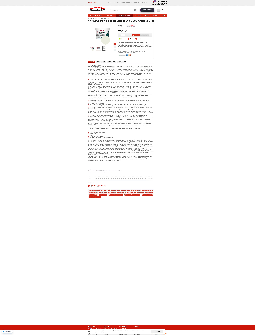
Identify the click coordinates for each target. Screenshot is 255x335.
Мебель (147, 15)
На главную (91, 326)
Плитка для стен (115, 190)
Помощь (136, 326)
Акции (109, 2)
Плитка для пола (105, 190)
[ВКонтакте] (126, 55)
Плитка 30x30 (140, 192)
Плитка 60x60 (149, 192)
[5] (124, 27)
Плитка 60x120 (93, 194)
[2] (120, 27)
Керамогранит (110, 15)
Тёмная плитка (131, 192)
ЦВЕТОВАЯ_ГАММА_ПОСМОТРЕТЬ (98, 185)
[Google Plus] (130, 55)
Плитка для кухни (125, 190)
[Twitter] (127, 55)
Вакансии (105, 334)
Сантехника (138, 15)
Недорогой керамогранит (94, 196)
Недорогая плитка (93, 192)
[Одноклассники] (129, 55)
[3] (121, 27)
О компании (136, 2)
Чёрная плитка (112, 192)
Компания (106, 326)
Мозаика (155, 15)
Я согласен (157, 331)
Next (115, 50)
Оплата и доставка (125, 2)
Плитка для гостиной (148, 190)
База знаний (137, 334)
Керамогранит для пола (115, 194)
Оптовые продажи (123, 334)
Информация (123, 326)
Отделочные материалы (124, 15)
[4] (123, 27)
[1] (119, 27)
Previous (115, 47)
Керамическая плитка (96, 15)
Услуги (116, 2)
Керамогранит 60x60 (147, 194)
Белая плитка (103, 192)
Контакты (144, 2)
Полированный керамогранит (132, 194)
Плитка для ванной (136, 190)
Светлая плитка (122, 192)
